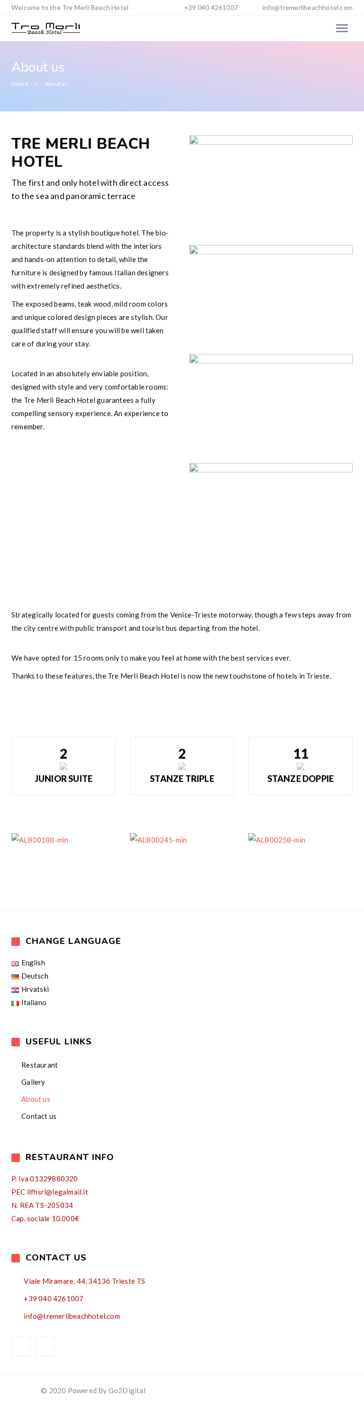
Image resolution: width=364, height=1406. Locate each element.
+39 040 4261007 (210, 7)
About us (35, 1099)
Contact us (38, 1116)
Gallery (33, 1082)
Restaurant (39, 1065)
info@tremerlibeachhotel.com (308, 7)
